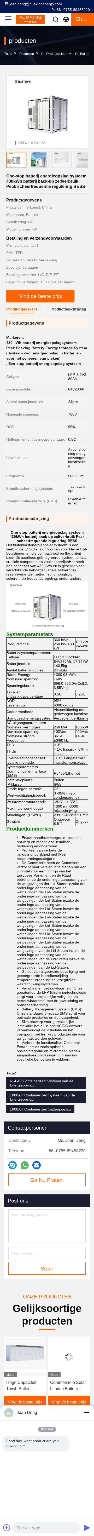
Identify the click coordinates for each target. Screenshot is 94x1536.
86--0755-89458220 (73, 10)
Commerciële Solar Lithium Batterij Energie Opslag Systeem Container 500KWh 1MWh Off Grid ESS (68, 1386)
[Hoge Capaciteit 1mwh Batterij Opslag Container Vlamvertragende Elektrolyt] (25, 1357)
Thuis (8, 54)
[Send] (87, 1527)
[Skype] (12, 1165)
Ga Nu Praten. (47, 1180)
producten (26, 54)
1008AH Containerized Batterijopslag (40, 1109)
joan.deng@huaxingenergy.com (35, 4)
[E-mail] (36, 1165)
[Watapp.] (24, 1165)
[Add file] (6, 1527)
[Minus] (87, 1413)
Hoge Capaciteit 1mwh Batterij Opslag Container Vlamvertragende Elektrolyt (22, 1386)
